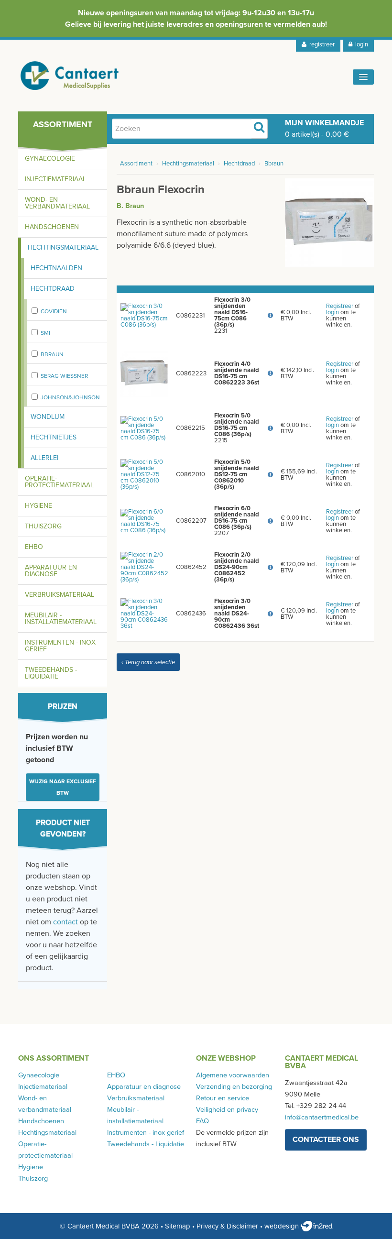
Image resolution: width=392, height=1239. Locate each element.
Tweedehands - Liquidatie (51, 673)
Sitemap (177, 1226)
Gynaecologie (50, 158)
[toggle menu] (363, 77)
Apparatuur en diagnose (51, 570)
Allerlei (44, 458)
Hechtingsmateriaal (63, 247)
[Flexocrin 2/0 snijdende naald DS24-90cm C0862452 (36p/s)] (144, 567)
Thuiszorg (43, 526)
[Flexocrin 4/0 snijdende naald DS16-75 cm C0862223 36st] (144, 373)
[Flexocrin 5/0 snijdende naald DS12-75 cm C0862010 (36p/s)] (144, 474)
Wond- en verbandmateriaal (57, 203)
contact (65, 922)
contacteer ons (326, 1139)
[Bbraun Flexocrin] (329, 222)
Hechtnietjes (53, 437)
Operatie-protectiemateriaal (59, 481)
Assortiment (136, 163)
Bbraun (52, 354)
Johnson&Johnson (70, 397)
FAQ (202, 1121)
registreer (320, 44)
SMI (45, 332)
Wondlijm (48, 417)
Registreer (339, 306)
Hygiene (38, 506)
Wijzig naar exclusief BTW (62, 787)
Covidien (54, 311)
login (360, 44)
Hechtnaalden (56, 268)
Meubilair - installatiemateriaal (61, 618)
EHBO (34, 547)
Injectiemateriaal (55, 179)
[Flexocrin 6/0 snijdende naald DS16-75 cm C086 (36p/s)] (144, 521)
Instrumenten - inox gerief (60, 645)
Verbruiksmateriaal (59, 595)
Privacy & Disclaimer (227, 1226)
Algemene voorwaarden (232, 1075)
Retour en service (222, 1098)
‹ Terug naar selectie (148, 662)
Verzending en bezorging (234, 1087)
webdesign (282, 1226)
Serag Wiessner (64, 376)
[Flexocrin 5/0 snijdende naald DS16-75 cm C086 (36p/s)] (144, 428)
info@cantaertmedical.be (322, 1117)
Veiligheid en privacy (227, 1110)
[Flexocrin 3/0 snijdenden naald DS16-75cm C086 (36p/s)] (144, 315)
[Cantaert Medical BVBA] (70, 76)
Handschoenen (52, 227)
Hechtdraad (53, 289)
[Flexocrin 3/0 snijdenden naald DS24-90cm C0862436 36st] (144, 613)
